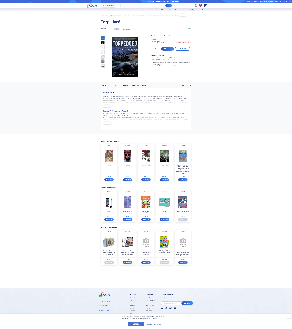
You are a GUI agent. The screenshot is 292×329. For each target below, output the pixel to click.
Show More (107, 106)
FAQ (131, 300)
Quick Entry (133, 308)
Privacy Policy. (154, 318)
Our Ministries (149, 311)
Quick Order (201, 10)
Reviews (135, 85)
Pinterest (187, 85)
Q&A (144, 85)
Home (102, 15)
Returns (132, 313)
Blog (170, 10)
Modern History (127, 15)
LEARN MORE (175, 1)
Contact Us (150, 10)
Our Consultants (150, 303)
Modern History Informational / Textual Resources (143, 15)
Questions (132, 303)
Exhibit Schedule (150, 300)
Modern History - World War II (164, 15)
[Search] (168, 5)
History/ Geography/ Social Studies (113, 15)
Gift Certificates (150, 305)
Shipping (132, 311)
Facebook (190, 85)
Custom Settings (154, 324)
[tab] (182, 15)
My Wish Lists (200, 5)
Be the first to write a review (171, 35)
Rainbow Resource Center (104, 295)
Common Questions (180, 10)
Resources (133, 305)
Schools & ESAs (160, 10)
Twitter (183, 85)
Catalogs (192, 10)
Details (116, 85)
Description (105, 85)
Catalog (148, 308)
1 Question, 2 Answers (156, 36)
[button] (196, 5)
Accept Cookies (136, 324)
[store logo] (91, 5)
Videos (125, 85)
